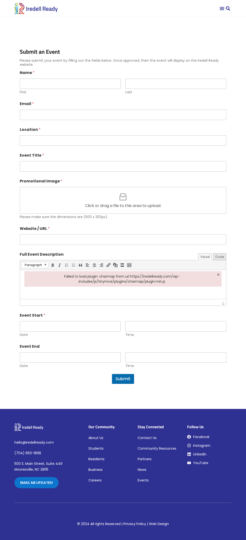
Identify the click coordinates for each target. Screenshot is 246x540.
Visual (205, 256)
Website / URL (35, 228)
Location (30, 129)
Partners (145, 459)
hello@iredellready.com (34, 442)
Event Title (32, 155)
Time (129, 335)
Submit (123, 379)
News (142, 469)
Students (96, 448)
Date (24, 335)
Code (219, 256)
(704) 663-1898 (27, 453)
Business (95, 469)
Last (128, 92)
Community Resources (157, 448)
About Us (95, 437)
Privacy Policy (134, 523)
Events (143, 480)
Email (27, 103)
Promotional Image (41, 181)
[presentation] (35, 265)
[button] (228, 8)
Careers (95, 480)
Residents (96, 459)
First (23, 92)
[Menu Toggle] (222, 8)
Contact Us (147, 437)
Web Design (159, 523)
